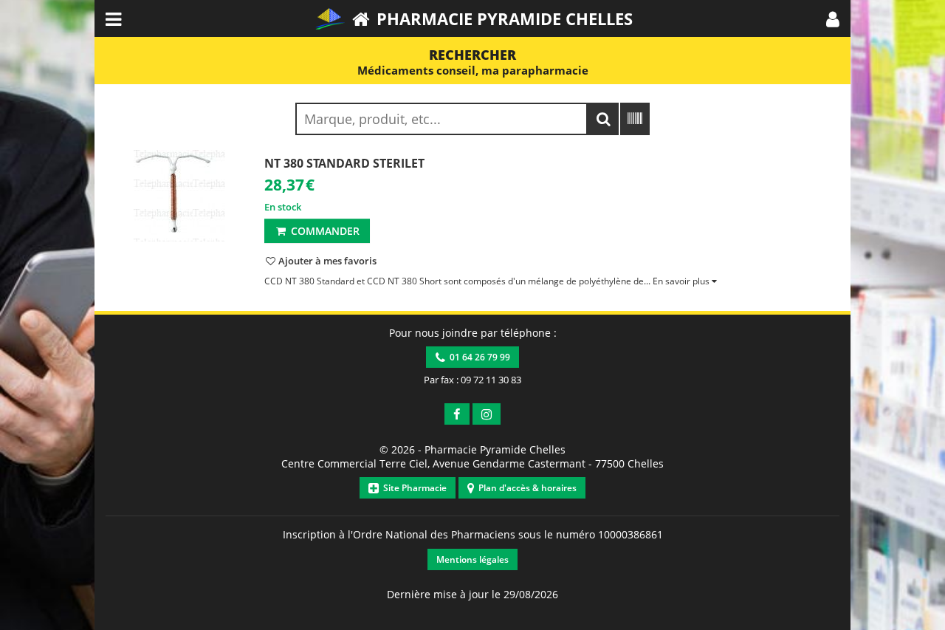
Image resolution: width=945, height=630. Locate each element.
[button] (832, 18)
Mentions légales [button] (472, 559)
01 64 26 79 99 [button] (477, 357)
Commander (324, 231)
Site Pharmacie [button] (413, 488)
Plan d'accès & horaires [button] (525, 488)
